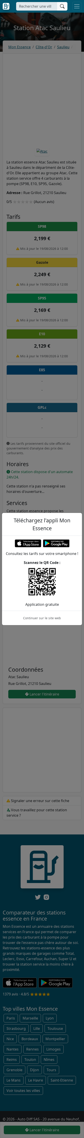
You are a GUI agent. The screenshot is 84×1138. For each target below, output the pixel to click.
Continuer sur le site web (42, 618)
